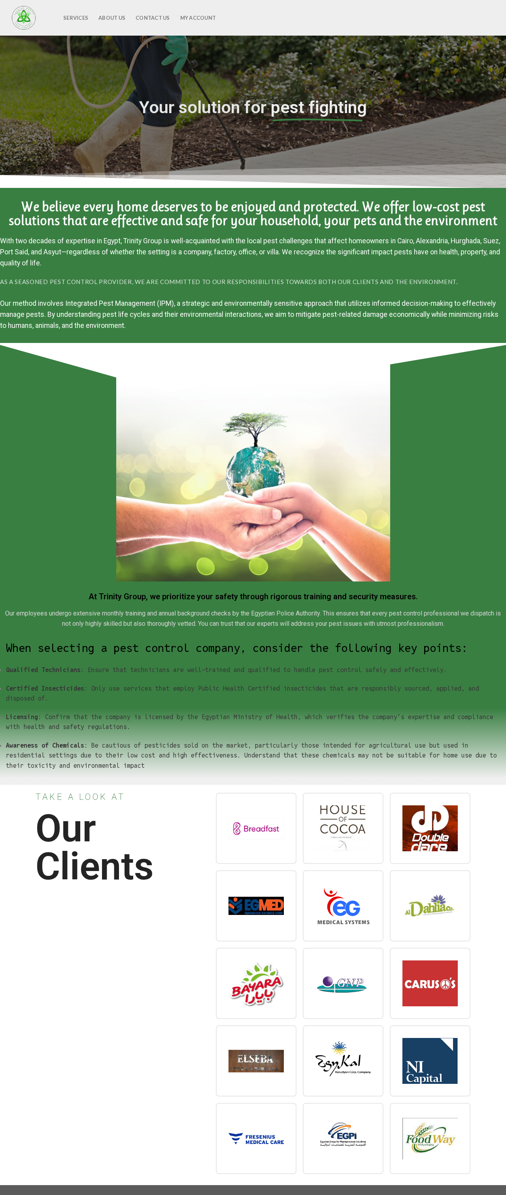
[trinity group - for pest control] (28, 18)
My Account (198, 18)
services (75, 18)
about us (111, 18)
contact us (153, 18)
